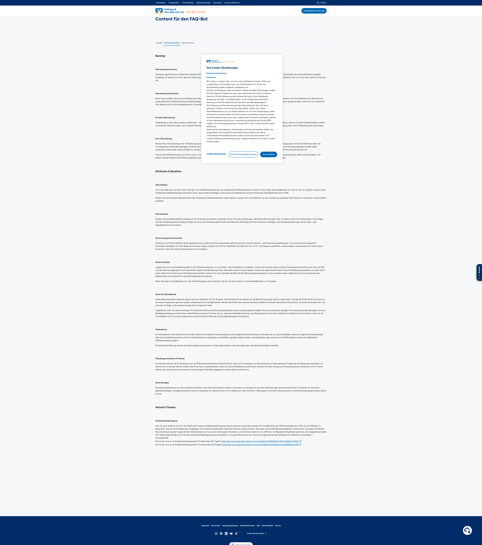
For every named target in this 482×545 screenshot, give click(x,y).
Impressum (205, 526)
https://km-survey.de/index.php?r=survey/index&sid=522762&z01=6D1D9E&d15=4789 (260, 444)
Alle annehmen (269, 155)
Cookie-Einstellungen (216, 154)
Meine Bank (217, 3)
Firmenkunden (174, 3)
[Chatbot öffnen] (467, 530)
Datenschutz (215, 526)
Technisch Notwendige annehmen (243, 155)
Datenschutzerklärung (216, 73)
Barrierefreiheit (267, 526)
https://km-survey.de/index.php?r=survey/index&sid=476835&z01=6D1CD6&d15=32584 (260, 441)
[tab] (159, 43)
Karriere (278, 526)
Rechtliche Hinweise (247, 526)
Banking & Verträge (203, 3)
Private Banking (187, 3)
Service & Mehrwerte (232, 3)
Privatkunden (161, 3)
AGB (258, 526)
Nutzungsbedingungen (230, 526)
